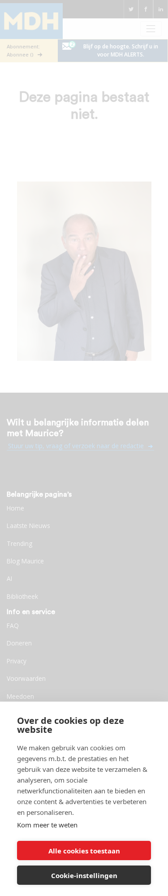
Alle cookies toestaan (84, 850)
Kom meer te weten (47, 824)
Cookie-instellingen (84, 875)
